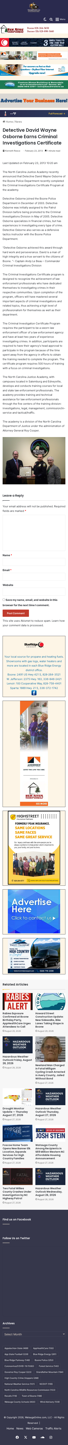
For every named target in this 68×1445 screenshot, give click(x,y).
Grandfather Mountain (49, 1372)
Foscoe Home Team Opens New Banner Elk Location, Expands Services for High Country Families (16, 1151)
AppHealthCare (43, 1348)
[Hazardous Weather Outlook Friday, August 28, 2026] (18, 1044)
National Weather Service (20, 1384)
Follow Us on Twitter (16, 1238)
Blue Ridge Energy (44, 1354)
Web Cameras (34, 1428)
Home (9, 121)
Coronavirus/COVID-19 (19, 1366)
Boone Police (44, 1360)
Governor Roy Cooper (18, 1372)
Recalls (11, 1396)
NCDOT (46, 1384)
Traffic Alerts (53, 1428)
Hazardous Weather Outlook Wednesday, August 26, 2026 (48, 1192)
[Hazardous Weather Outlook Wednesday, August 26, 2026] (50, 1176)
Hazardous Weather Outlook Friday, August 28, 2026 (17, 1060)
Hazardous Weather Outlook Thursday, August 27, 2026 (48, 1112)
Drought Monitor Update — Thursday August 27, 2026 (15, 1112)
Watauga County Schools (20, 1402)
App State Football (16, 1354)
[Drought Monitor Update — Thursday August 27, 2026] (18, 1096)
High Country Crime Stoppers (22, 1378)
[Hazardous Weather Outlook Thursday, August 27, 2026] (50, 1096)
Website (8, 585)
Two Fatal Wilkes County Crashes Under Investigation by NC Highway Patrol (17, 1193)
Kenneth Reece (12, 150)
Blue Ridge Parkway (17, 1360)
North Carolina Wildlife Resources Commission (30, 1390)
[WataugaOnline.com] (34, 7)
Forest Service (49, 1366)
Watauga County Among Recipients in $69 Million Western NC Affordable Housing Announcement (50, 1151)
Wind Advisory (50, 1402)
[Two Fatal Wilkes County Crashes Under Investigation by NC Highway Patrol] (18, 1176)
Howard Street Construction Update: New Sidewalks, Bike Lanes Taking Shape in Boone (49, 1020)
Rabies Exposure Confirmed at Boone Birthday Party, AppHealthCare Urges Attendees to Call (17, 1020)
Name (7, 555)
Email (7, 570)
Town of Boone (32, 1396)
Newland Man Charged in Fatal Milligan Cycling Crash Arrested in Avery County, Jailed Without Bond (50, 1071)
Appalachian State (16, 1348)
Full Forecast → (57, 113)
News (18, 121)
